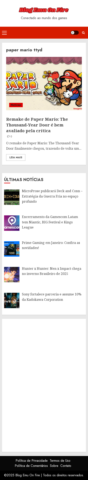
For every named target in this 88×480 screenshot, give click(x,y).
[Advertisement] (34, 384)
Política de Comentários (31, 465)
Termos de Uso (60, 460)
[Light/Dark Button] (75, 33)
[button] (4, 32)
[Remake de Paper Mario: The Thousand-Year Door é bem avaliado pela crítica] (44, 83)
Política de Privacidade (32, 460)
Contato (65, 465)
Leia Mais (15, 157)
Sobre (54, 465)
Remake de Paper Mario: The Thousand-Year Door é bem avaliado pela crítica (37, 124)
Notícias (16, 105)
